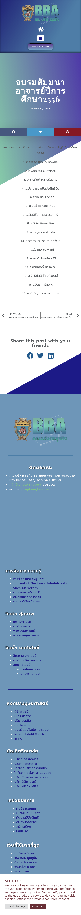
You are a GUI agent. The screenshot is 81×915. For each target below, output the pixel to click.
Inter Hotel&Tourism (30, 734)
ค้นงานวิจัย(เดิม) (28, 822)
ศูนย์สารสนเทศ (26, 808)
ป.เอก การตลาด (25, 763)
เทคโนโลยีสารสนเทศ (27, 660)
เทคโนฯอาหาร (30, 669)
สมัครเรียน (23, 826)
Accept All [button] (38, 906)
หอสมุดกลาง (23, 871)
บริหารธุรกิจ (22, 721)
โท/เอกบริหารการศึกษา (30, 768)
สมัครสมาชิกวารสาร (27, 597)
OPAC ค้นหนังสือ (28, 813)
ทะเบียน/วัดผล (24, 853)
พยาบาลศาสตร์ (24, 631)
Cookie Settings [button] (16, 906)
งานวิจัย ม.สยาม (26, 867)
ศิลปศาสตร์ (22, 725)
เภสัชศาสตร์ (21, 626)
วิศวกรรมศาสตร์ (25, 656)
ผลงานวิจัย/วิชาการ (27, 601)
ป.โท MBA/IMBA (26, 786)
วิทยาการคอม (30, 674)
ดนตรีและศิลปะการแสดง (31, 730)
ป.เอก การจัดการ (26, 759)
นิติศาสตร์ (21, 711)
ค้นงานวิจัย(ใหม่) (27, 817)
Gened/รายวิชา (25, 862)
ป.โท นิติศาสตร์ (25, 782)
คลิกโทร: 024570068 (25, 484)
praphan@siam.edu (37, 489)
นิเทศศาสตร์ (23, 716)
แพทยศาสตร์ (22, 622)
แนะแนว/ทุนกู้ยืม (25, 858)
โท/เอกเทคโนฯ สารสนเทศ (32, 773)
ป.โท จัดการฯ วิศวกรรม (31, 777)
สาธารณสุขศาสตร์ (26, 635)
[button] (40, 38)
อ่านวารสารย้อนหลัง (27, 592)
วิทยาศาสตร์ (22, 665)
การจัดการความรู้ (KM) (29, 579)
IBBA (18, 739)
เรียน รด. (22, 831)
